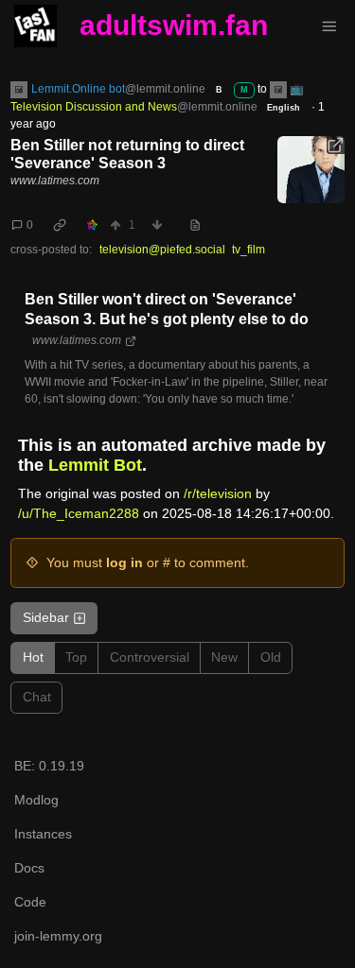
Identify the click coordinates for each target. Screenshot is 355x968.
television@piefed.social (162, 249)
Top (76, 657)
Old (270, 657)
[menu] (329, 26)
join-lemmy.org (58, 935)
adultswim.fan (174, 25)
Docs (29, 867)
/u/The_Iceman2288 (78, 513)
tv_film (248, 249)
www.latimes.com (54, 180)
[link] (60, 225)
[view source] (194, 225)
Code (30, 901)
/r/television (218, 493)
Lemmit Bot (95, 465)
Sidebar (46, 617)
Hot (33, 657)
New (224, 657)
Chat (37, 696)
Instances (43, 833)
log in (124, 562)
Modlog (36, 799)
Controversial (149, 657)
